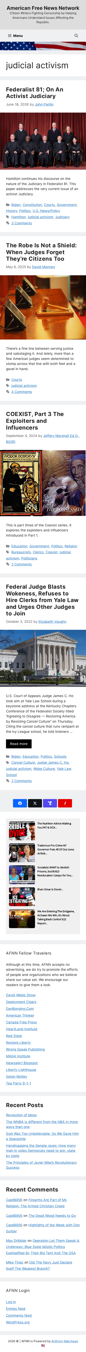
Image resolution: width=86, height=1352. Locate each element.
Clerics (38, 552)
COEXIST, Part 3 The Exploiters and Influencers (35, 421)
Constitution (32, 205)
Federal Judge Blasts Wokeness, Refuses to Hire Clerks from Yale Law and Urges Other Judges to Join (42, 600)
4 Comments (21, 392)
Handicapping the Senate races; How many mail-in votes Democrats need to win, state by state (41, 1151)
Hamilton (18, 217)
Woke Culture (44, 769)
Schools (60, 757)
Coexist (52, 552)
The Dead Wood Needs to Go (52, 1216)
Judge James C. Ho (53, 763)
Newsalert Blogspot (22, 1063)
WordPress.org (18, 1322)
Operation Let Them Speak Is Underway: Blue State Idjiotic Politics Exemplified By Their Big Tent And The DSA (42, 1247)
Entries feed (15, 1309)
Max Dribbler (16, 1241)
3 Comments (21, 223)
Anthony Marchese (64, 1341)
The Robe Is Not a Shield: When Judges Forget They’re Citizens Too (41, 252)
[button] (76, 36)
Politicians (29, 558)
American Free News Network (43, 8)
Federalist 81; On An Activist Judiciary (34, 93)
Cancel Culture (23, 763)
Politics (25, 211)
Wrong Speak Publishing (25, 1049)
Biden (16, 205)
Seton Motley (16, 1077)
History (11, 211)
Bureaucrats (21, 552)
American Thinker (20, 1015)
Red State (14, 1036)
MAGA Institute (18, 1056)
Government (67, 205)
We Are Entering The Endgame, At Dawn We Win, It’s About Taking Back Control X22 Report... (56, 915)
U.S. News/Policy (46, 211)
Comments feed (19, 1315)
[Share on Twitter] (35, 803)
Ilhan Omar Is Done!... (50, 889)
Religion (71, 546)
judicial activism (40, 217)
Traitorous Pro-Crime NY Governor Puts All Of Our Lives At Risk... (55, 849)
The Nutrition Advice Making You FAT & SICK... (54, 825)
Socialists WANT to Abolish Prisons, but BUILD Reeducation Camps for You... (55, 871)
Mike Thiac (14, 1262)
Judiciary (62, 217)
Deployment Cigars (21, 1002)
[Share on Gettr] (65, 803)
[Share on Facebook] (20, 803)
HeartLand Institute (21, 1029)
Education (19, 546)
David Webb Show (21, 995)
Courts (49, 205)
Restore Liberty (18, 1043)
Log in (11, 1302)
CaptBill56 (14, 1200)
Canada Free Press (21, 1022)
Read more (19, 744)
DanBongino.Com (20, 1009)
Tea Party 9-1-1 (18, 1083)
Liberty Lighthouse (21, 1070)
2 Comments (21, 564)
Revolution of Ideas (21, 1115)
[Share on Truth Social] (50, 803)
